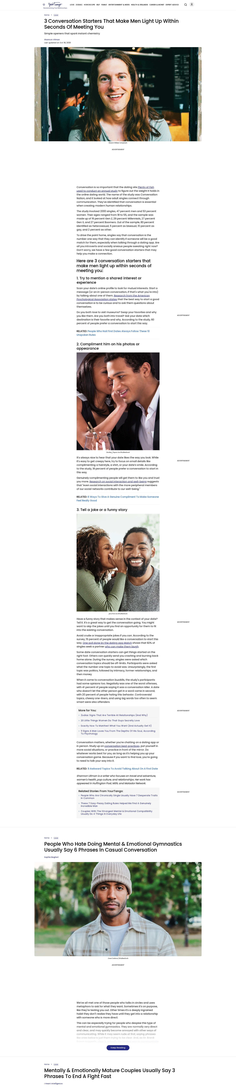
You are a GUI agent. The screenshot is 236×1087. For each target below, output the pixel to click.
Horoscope (89, 4)
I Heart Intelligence (53, 1083)
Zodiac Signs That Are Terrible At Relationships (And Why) (114, 715)
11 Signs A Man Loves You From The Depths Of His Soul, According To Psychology (118, 732)
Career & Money (156, 4)
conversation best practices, (122, 746)
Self (98, 4)
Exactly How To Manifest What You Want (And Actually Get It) (116, 725)
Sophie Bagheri (51, 857)
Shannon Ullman (52, 39)
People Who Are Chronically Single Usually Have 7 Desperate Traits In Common (119, 796)
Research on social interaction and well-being (118, 481)
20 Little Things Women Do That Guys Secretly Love (110, 720)
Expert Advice (172, 4)
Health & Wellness (139, 4)
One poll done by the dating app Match (107, 643)
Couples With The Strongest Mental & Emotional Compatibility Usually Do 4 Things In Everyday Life (116, 812)
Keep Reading (118, 1047)
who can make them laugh (122, 646)
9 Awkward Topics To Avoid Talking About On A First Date (123, 768)
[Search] (185, 4)
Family (104, 4)
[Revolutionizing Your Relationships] (55, 4)
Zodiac (79, 4)
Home (46, 15)
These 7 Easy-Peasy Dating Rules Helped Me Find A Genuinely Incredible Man (116, 804)
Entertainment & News (119, 4)
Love (72, 4)
